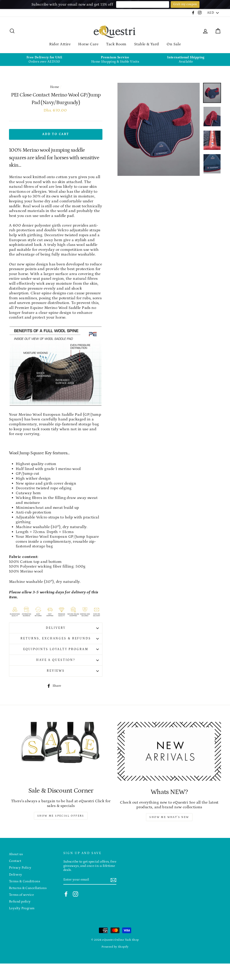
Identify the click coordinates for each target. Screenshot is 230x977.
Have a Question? (55, 660)
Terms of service (21, 895)
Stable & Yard (146, 44)
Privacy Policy (20, 868)
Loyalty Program (22, 908)
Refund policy (20, 901)
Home (54, 87)
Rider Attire (60, 44)
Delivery (55, 628)
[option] (44, 59)
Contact (15, 861)
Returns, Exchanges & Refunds (55, 638)
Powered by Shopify (115, 946)
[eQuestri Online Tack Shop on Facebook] (66, 894)
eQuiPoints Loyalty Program (55, 649)
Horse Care (88, 44)
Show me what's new (169, 817)
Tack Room (116, 44)
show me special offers (60, 815)
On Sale (174, 44)
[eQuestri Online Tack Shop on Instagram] (75, 894)
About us (16, 854)
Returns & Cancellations (27, 888)
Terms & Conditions (24, 881)
